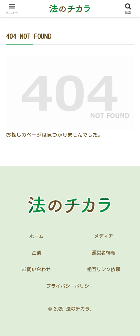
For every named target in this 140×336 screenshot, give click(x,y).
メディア (103, 236)
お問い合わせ (36, 269)
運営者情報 (104, 252)
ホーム (36, 236)
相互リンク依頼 (103, 269)
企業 (36, 252)
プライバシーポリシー (70, 286)
